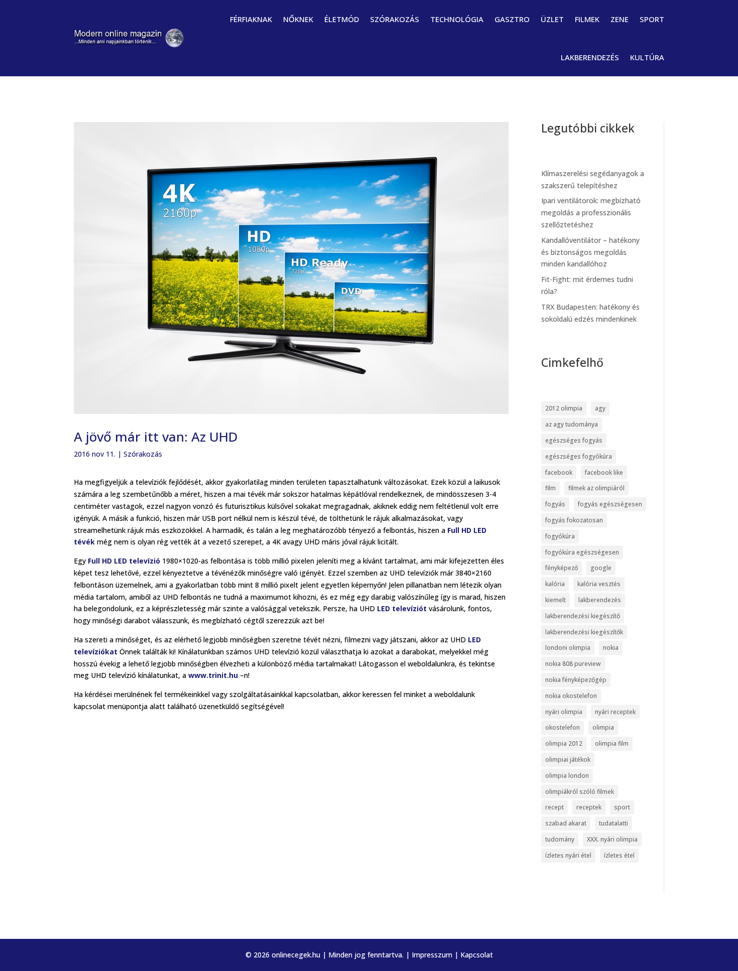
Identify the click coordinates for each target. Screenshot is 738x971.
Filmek (587, 19)
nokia (611, 647)
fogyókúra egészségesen (582, 552)
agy (600, 408)
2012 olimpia (563, 408)
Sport (652, 19)
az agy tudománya (571, 424)
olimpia (603, 727)
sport (622, 807)
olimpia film (612, 743)
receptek (588, 807)
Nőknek (298, 19)
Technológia (456, 19)
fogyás (555, 504)
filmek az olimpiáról (596, 488)
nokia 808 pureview (573, 663)
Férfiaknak (251, 19)
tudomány (559, 839)
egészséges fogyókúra (578, 456)
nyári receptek (615, 712)
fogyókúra (560, 536)
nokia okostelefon (571, 695)
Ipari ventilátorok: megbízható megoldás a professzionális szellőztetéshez (591, 212)
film (550, 488)
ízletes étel (619, 855)
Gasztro (512, 19)
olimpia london (567, 775)
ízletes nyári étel (568, 855)
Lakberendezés (590, 57)
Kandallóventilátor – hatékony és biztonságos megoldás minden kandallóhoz (590, 252)
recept (554, 807)
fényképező (561, 568)
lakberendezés (599, 600)
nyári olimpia (563, 712)
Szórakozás (394, 19)
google (600, 568)
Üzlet (552, 19)
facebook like (604, 472)
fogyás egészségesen (610, 504)
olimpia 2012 (563, 743)
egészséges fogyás (573, 440)
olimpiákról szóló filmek (579, 791)
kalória (555, 584)
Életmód (341, 19)
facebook (558, 472)
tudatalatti (613, 823)
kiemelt (555, 600)
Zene (619, 19)
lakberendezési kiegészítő (582, 616)
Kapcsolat (476, 954)
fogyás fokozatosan (574, 520)
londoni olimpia (567, 647)
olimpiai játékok (567, 759)
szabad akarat (565, 823)
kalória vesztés (599, 584)
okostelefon (562, 727)
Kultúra (647, 57)
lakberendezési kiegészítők (584, 632)
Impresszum (432, 954)
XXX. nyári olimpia (612, 839)
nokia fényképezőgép (575, 679)
